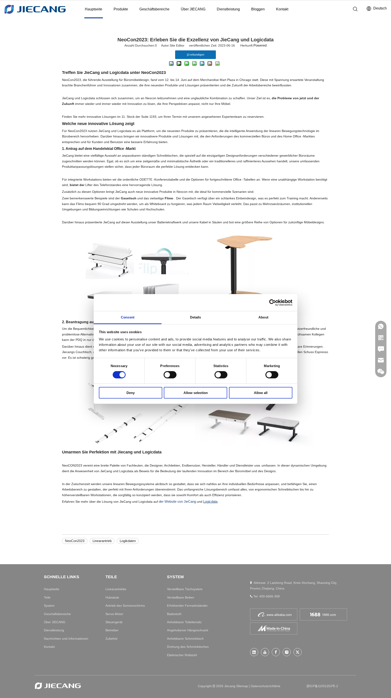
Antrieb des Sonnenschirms (125, 605)
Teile (47, 597)
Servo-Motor (114, 614)
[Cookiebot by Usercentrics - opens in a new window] (272, 302)
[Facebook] (276, 652)
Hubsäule (112, 597)
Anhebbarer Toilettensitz (184, 622)
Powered (260, 45)
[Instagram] (287, 652)
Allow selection (196, 393)
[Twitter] (297, 652)
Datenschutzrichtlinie (265, 686)
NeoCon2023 (74, 541)
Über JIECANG (193, 9)
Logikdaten (128, 541)
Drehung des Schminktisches (188, 646)
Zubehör (111, 638)
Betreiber (112, 630)
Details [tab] (195, 317)
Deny (130, 393)
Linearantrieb (102, 541)
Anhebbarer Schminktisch (185, 638)
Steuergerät (113, 622)
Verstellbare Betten (180, 597)
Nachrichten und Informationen (66, 638)
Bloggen (258, 9)
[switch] (170, 374)
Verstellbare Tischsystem (185, 589)
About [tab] (263, 317)
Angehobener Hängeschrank (187, 630)
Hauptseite (93, 9)
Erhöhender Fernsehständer (187, 605)
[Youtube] (265, 652)
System (49, 605)
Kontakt (282, 9)
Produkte (121, 9)
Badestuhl (174, 614)
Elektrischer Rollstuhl (182, 655)
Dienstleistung (228, 9)
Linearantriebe (115, 589)
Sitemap (242, 686)
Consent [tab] (127, 317)
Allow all (260, 393)
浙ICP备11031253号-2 (322, 686)
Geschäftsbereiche (154, 9)
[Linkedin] (254, 652)
